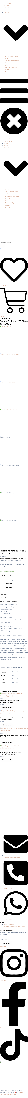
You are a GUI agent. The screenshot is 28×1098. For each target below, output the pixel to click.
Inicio (5, 1)
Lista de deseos (8, 5)
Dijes (6, 65)
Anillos (7, 54)
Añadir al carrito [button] (7, 707)
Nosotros (6, 8)
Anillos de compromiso (11, 56)
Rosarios (7, 72)
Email (1, 939)
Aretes (7, 58)
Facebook (9, 583)
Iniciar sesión (7, 3)
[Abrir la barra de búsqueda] (0, 240)
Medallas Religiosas (11, 67)
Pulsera (22, 580)
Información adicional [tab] (6, 598)
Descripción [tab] (3, 594)
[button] (14, 105)
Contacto (6, 10)
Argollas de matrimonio (12, 60)
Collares (7, 63)
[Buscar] (2, 246)
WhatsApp (9, 587)
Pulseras (7, 69)
